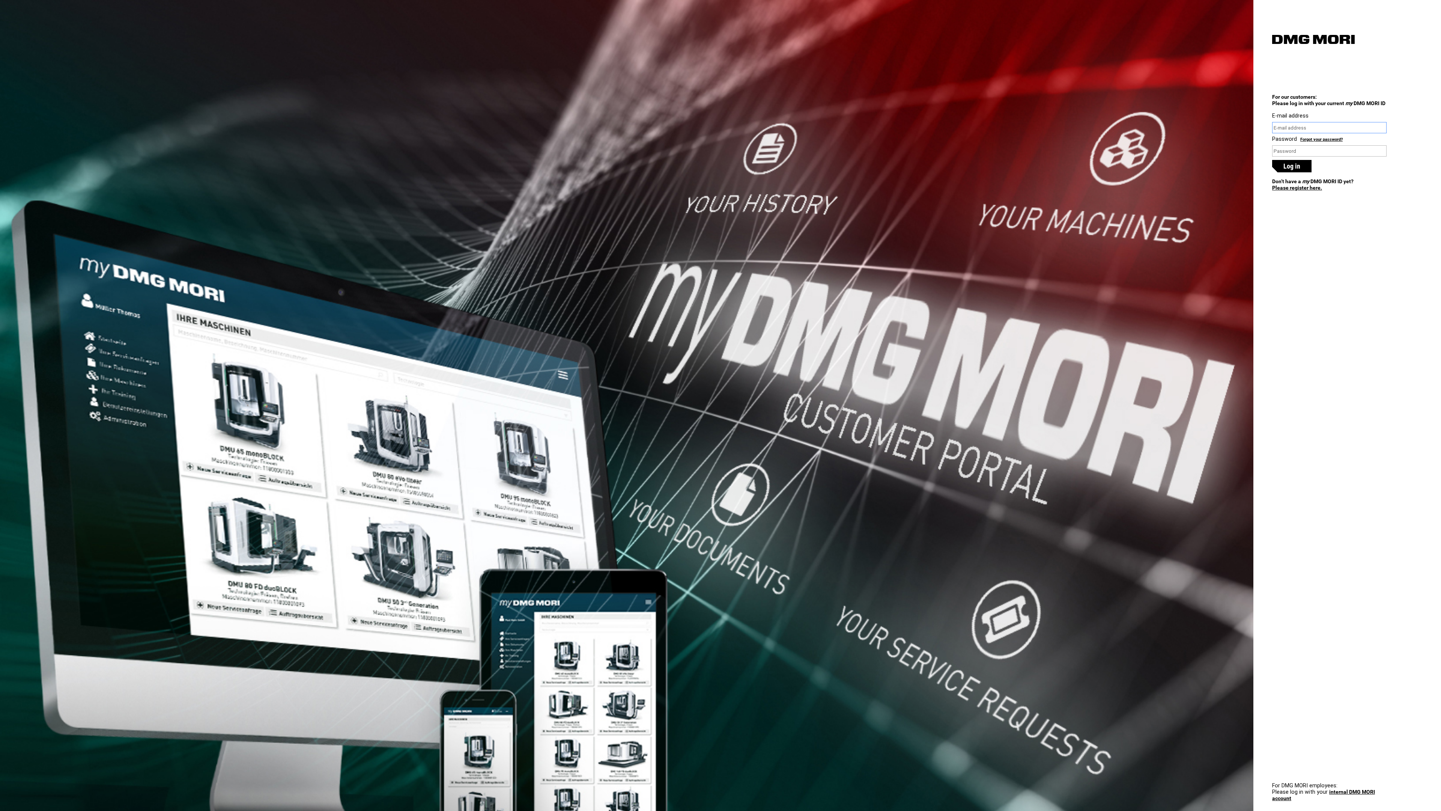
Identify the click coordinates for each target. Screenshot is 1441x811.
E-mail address (1290, 116)
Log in (1291, 166)
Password (1284, 139)
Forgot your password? (1321, 139)
